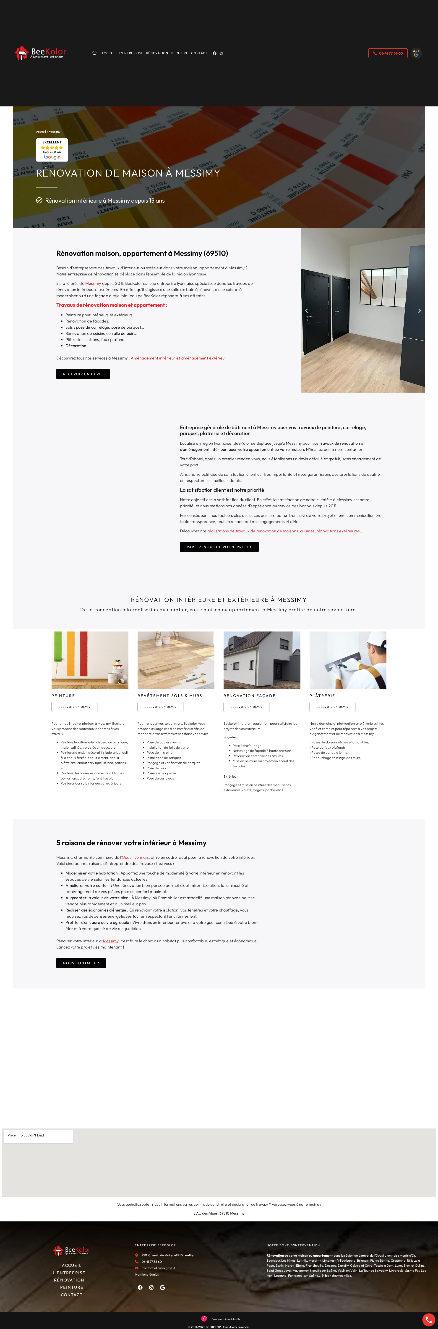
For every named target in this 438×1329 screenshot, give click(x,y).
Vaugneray (300, 1270)
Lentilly (302, 1260)
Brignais (363, 1260)
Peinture (179, 53)
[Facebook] (214, 53)
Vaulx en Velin (347, 1270)
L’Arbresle (396, 1270)
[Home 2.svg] (94, 53)
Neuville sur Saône (323, 1270)
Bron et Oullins (414, 1265)
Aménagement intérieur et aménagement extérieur (179, 358)
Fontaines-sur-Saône (303, 1276)
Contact (199, 53)
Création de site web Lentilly (226, 1319)
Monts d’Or (407, 1255)
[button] (306, 311)
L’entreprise (131, 53)
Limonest (329, 1260)
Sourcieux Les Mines (281, 1260)
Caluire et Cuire (361, 1265)
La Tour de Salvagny (373, 1270)
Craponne (398, 1260)
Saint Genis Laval (279, 1270)
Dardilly (343, 1265)
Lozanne (280, 1276)
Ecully (279, 1265)
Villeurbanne (346, 1260)
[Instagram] (221, 53)
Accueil (109, 53)
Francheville (314, 1265)
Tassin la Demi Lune (388, 1265)
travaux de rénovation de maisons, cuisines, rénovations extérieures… (299, 531)
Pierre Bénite (379, 1260)
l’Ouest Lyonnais (385, 1255)
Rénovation (157, 53)
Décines (330, 1265)
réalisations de (221, 531)
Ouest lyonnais (135, 857)
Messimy (93, 283)
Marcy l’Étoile (294, 1265)
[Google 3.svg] (162, 1287)
